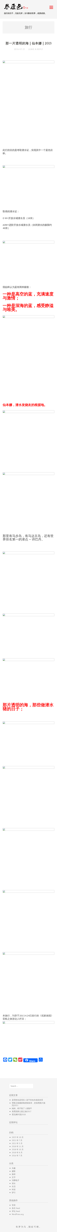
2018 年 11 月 (17, 1146)
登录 (14, 1205)
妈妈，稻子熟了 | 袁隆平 (22, 1108)
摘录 (14, 1174)
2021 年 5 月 (17, 1143)
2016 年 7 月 (17, 1155)
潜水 (14, 1183)
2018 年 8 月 (17, 1152)
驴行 (14, 1192)
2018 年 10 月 (17, 1149)
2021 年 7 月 (17, 1140)
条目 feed (16, 1208)
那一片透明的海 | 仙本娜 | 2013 (29, 43)
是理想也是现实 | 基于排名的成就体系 (27, 1100)
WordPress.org (18, 1214)
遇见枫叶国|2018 (19, 1114)
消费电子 (15, 1180)
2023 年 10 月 (17, 1137)
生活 (14, 1186)
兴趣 (14, 1168)
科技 (14, 1189)
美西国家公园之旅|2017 (21, 1111)
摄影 (14, 1171)
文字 (14, 1177)
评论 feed (16, 1211)
